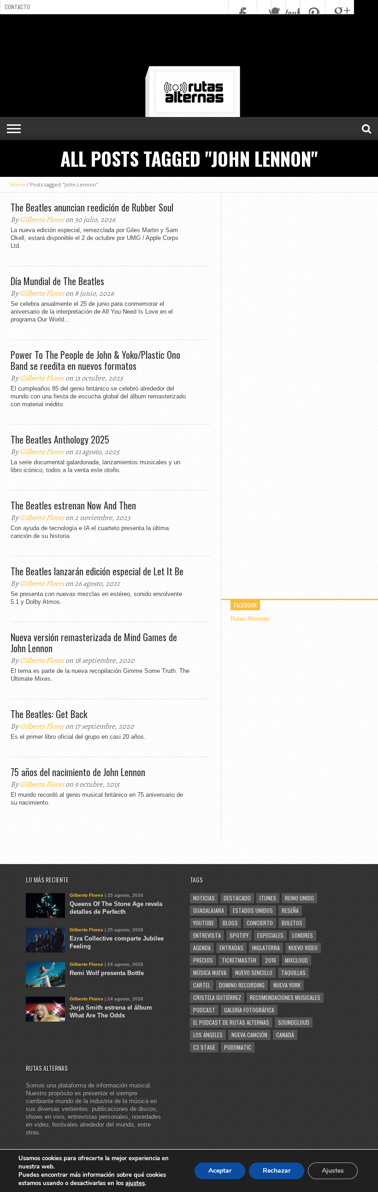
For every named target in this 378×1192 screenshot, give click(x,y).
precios (203, 960)
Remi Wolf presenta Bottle (107, 973)
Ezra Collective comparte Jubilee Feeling (117, 942)
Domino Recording (242, 985)
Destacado (237, 898)
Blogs (230, 923)
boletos (292, 923)
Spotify (239, 935)
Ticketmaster (239, 960)
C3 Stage (204, 1047)
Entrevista (207, 935)
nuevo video (303, 948)
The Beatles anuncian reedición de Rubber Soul (92, 207)
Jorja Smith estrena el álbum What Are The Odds (111, 1011)
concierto (260, 923)
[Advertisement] (189, 42)
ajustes (135, 1183)
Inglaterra (266, 948)
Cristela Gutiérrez (217, 997)
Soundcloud (293, 1022)
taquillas (293, 972)
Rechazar (276, 1170)
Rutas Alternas (250, 618)
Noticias (204, 898)
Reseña (290, 910)
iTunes (268, 898)
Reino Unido (299, 898)
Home (17, 184)
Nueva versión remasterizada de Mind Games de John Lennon (94, 642)
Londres (302, 935)
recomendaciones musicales (285, 997)
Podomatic (237, 1047)
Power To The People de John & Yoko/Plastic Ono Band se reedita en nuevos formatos (95, 360)
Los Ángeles (208, 1035)
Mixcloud (296, 960)
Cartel (201, 985)
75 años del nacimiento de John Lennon (78, 771)
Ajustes (333, 1170)
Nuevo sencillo (253, 972)
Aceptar (219, 1170)
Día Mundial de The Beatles (57, 280)
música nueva (209, 972)
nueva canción (249, 1035)
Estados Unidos (253, 910)
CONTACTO (17, 7)
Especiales (270, 935)
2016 (270, 960)
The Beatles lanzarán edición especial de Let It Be (97, 571)
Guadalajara (208, 910)
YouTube (203, 923)
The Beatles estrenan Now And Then (73, 505)
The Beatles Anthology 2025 (60, 439)
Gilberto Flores (42, 220)
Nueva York (287, 985)
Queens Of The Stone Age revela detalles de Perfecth (116, 907)
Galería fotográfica (249, 1010)
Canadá (285, 1035)
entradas (231, 948)
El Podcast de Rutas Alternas (231, 1022)
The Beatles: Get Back (49, 713)
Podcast (204, 1010)
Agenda (202, 948)
